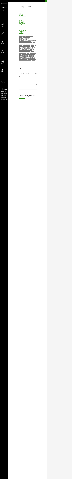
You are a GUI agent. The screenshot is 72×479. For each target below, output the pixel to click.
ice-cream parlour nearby (22, 14)
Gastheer (21, 46)
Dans (1, 91)
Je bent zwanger (21, 48)
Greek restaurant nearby (22, 19)
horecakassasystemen (29, 47)
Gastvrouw (24, 46)
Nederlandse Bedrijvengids (5, 0)
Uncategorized (21, 4)
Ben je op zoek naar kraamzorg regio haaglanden (25, 40)
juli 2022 (2, 33)
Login (1, 81)
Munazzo (2, 64)
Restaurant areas (21, 29)
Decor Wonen (2, 61)
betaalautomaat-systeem (27, 41)
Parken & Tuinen (24, 54)
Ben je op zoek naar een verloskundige (24, 38)
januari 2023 (2, 31)
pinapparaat (28, 54)
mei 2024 (2, 26)
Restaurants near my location (22, 30)
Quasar (2, 70)
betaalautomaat (21, 41)
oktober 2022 (2, 32)
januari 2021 (2, 43)
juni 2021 (2, 40)
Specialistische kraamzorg (25, 58)
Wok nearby (20, 20)
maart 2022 (2, 35)
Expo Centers (4, 92)
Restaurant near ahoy (21, 22)
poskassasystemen (22, 56)
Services (31, 57)
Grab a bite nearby (21, 31)
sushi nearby (20, 13)
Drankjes (5, 91)
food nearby (20, 11)
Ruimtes (20, 57)
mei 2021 (2, 41)
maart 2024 (2, 27)
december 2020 (2, 44)
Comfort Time (2, 59)
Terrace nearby (21, 27)
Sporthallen (30, 58)
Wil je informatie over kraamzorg (4, 99)
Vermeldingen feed (3, 82)
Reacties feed (2, 83)
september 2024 (2, 23)
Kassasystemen (2, 63)
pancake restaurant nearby (22, 16)
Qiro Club (2, 69)
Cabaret (6, 89)
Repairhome (2, 71)
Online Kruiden (2, 68)
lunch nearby (20, 12)
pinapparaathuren (33, 54)
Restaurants (26, 56)
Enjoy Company (2, 62)
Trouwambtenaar (4, 97)
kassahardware (26, 48)
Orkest (20, 54)
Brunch (1, 89)
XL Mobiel (2, 77)
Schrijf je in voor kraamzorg (25, 57)
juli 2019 (2, 50)
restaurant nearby (21, 10)
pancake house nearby (22, 23)
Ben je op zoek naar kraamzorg (23, 39)
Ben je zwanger (33, 40)
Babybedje (24, 37)
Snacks (20, 58)
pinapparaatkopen (22, 55)
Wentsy (24, 4)
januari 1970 (2, 52)
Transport (2, 97)
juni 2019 (2, 51)
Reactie (20, 76)
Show (33, 57)
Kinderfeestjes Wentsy (21, 65)
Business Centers (4, 89)
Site (19, 92)
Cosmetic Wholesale (3, 60)
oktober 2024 (2, 22)
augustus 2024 (2, 24)
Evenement (2, 92)
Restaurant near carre (21, 21)
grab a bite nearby (21, 15)
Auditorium (21, 37)
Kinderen (32, 49)
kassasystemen (25, 49)
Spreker (34, 58)
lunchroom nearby (21, 33)
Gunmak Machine (3, 13)
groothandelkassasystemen (23, 47)
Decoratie (3, 91)
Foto (6, 92)
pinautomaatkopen (31, 55)
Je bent (34, 47)
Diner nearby (20, 32)
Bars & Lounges (28, 37)
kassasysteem (21, 49)
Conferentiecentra (2, 90)
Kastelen (29, 49)
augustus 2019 (2, 49)
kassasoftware (31, 48)
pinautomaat (26, 55)
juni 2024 (2, 25)
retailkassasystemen (31, 56)
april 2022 (2, 34)
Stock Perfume (2, 72)
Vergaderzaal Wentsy (21, 68)
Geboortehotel (28, 46)
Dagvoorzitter (6, 90)
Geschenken (32, 46)
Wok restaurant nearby (22, 28)
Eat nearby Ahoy (21, 24)
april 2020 (2, 48)
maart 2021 (2, 42)
